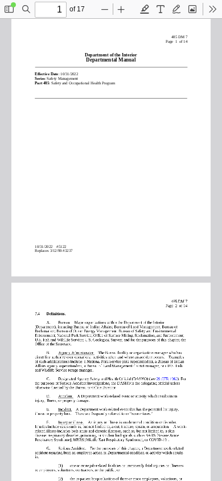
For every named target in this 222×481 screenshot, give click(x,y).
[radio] (145, 9)
